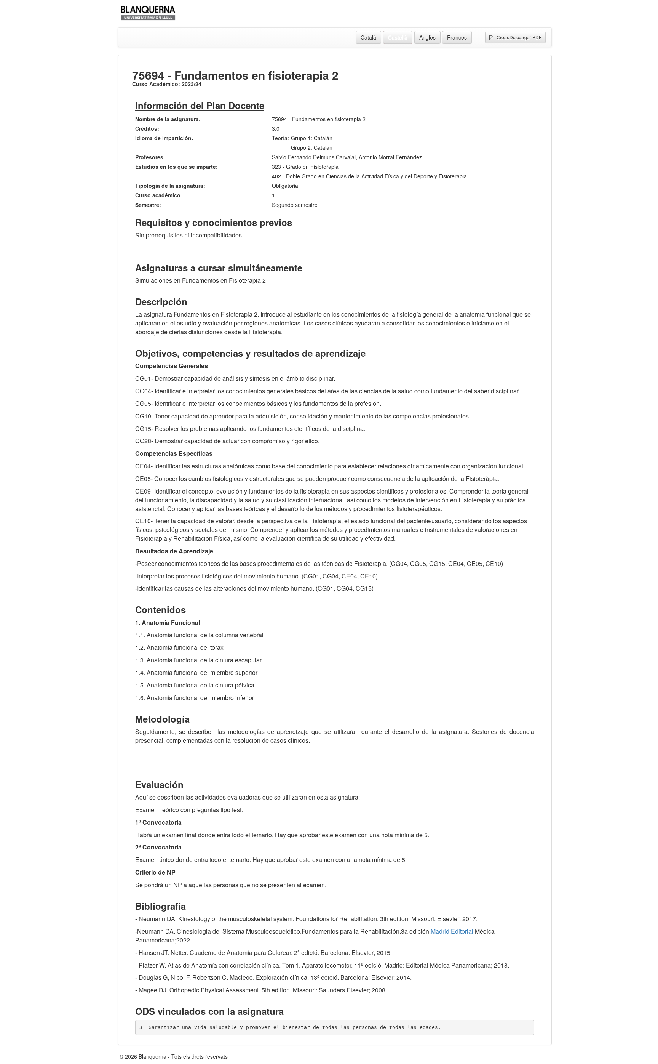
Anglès (427, 37)
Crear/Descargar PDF (517, 37)
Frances (457, 37)
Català (368, 37)
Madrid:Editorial (452, 931)
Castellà (397, 37)
